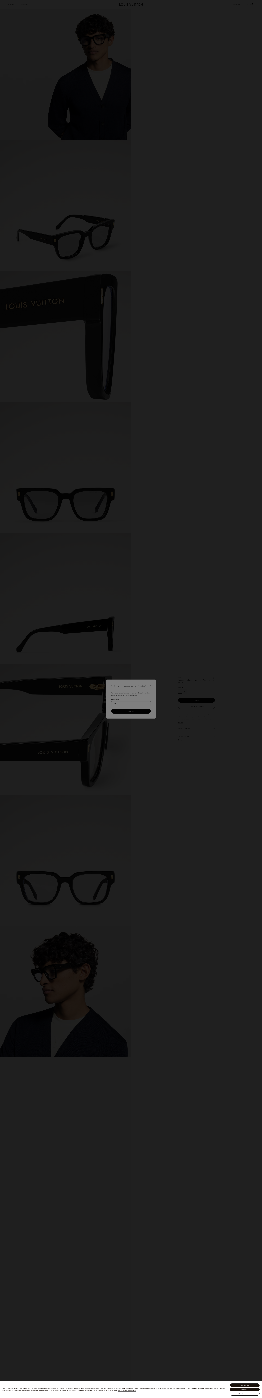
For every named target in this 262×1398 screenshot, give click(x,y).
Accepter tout (245, 1385)
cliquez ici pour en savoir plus (127, 1390)
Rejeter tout (244, 1389)
